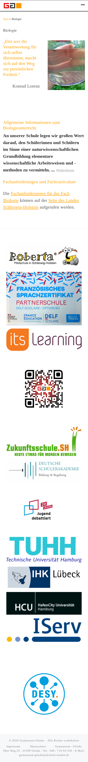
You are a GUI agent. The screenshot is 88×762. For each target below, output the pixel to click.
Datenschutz (38, 746)
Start (6, 19)
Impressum (14, 746)
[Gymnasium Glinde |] (12, 5)
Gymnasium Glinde (31, 740)
